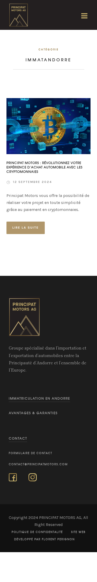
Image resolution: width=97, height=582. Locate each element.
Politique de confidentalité (37, 532)
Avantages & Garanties (33, 413)
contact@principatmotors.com (38, 464)
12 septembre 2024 (32, 182)
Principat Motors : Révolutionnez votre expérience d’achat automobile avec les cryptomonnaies (44, 167)
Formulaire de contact (30, 453)
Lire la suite (25, 227)
